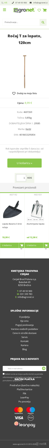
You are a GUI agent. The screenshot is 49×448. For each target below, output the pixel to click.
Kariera (24, 345)
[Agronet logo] (24, 10)
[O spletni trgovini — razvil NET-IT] (41, 444)
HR (5, 2)
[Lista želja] (40, 10)
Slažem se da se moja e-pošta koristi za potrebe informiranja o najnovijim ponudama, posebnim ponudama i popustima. (23, 377)
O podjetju (24, 316)
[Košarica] (44, 10)
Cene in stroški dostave (24, 333)
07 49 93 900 (21, 2)
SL (2, 2)
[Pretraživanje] (43, 22)
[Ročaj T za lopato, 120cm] (24, 71)
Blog (24, 349)
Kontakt (25, 341)
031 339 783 (26, 294)
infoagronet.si (40, 2)
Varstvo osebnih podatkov (24, 329)
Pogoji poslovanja (25, 325)
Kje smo (24, 320)
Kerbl (28, 129)
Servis (25, 337)
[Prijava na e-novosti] (43, 368)
